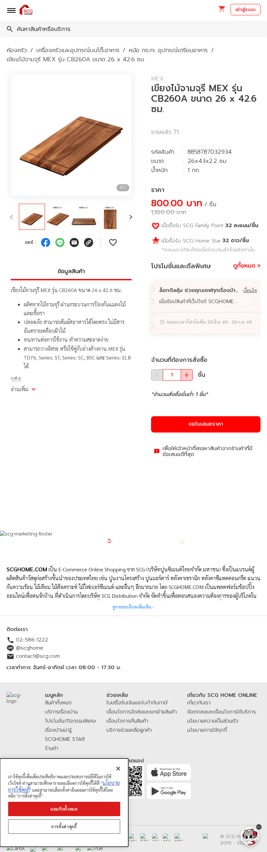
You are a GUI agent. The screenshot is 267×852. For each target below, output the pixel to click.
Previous (6, 135)
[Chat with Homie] (249, 836)
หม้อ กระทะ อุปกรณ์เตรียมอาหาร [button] (168, 50)
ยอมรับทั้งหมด (64, 809)
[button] (222, 10)
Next (136, 135)
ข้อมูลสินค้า (71, 271)
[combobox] (133, 29)
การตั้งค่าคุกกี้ (64, 826)
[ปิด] (118, 769)
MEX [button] (157, 78)
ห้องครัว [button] (17, 50)
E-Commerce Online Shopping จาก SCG (101, 569)
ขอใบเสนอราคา (206, 424)
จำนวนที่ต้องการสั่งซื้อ (179, 359)
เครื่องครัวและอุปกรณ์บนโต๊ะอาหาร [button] (77, 50)
